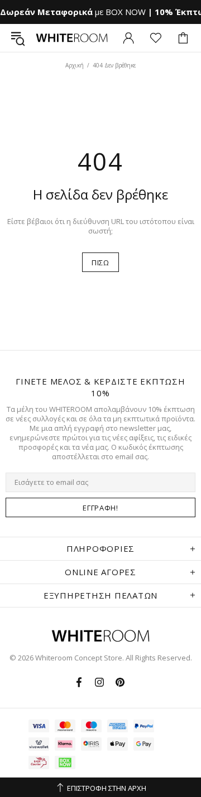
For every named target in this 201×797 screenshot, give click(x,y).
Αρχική (74, 65)
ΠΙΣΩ (100, 262)
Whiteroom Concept (72, 37)
